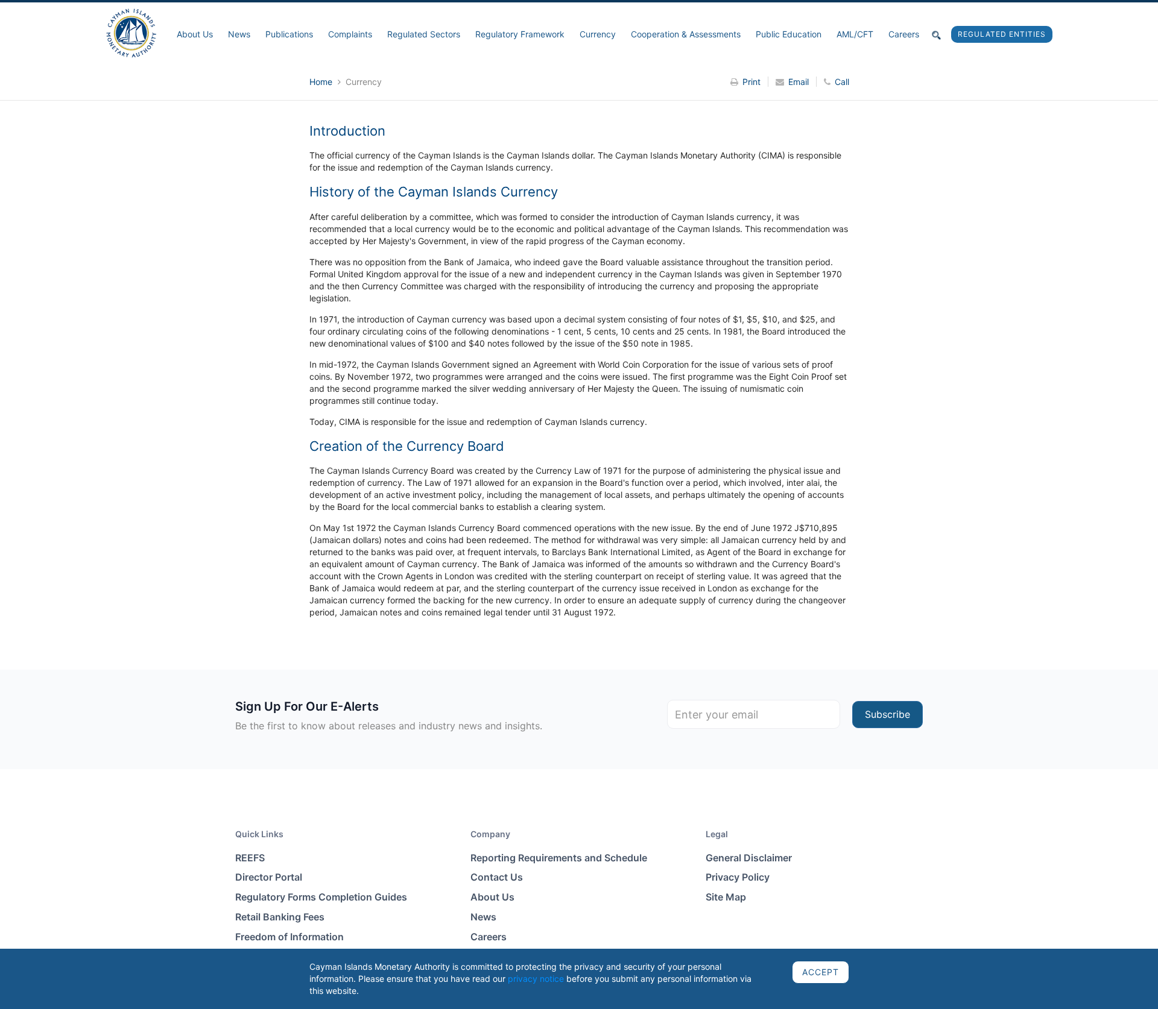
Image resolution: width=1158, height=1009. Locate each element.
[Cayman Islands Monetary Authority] (131, 32)
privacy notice (536, 978)
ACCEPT (820, 972)
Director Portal (268, 877)
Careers (903, 34)
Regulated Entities (1002, 34)
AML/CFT (855, 34)
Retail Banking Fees (279, 917)
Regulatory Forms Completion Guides (321, 897)
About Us (195, 34)
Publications (289, 34)
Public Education (788, 34)
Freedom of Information (289, 937)
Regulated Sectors (423, 34)
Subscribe (887, 714)
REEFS (250, 858)
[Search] (936, 34)
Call (842, 82)
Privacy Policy (738, 877)
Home (322, 82)
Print (751, 82)
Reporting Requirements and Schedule (558, 858)
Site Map (726, 897)
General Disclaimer (749, 858)
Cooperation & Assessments (686, 34)
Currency (598, 34)
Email (798, 82)
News (239, 34)
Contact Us (496, 877)
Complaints (350, 34)
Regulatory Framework (520, 34)
